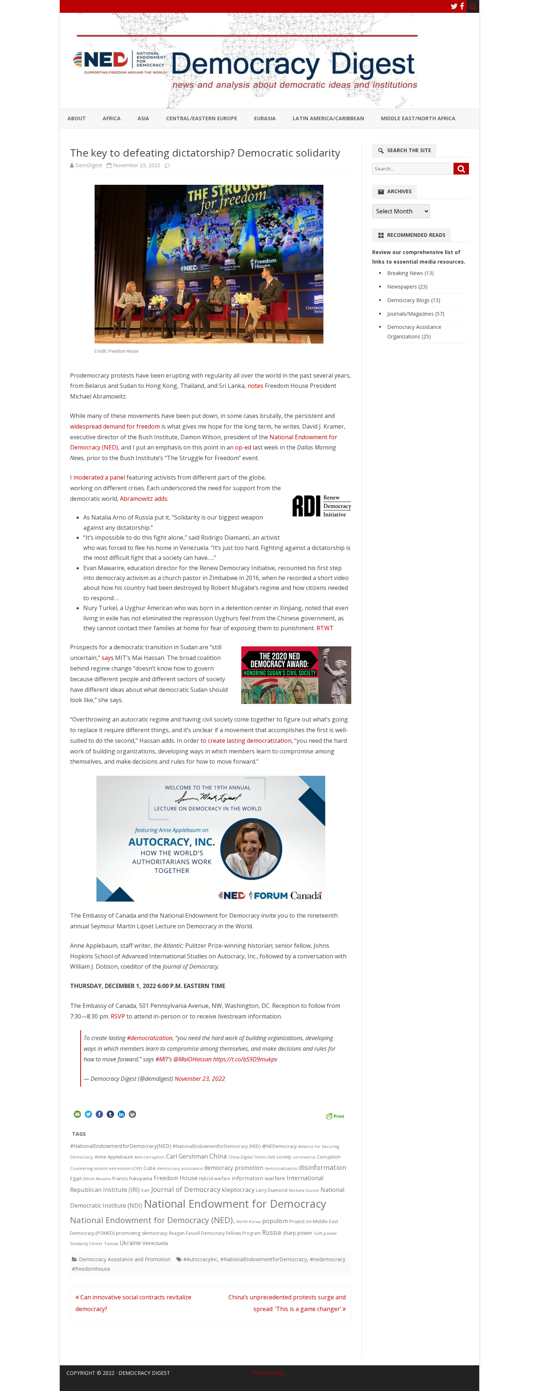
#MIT (161, 1059)
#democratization (149, 1038)
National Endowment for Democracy (235, 1203)
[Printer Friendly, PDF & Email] (335, 1115)
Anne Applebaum (114, 1156)
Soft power (325, 1233)
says (108, 658)
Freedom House (176, 1178)
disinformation (322, 1167)
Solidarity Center (86, 1243)
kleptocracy (238, 1189)
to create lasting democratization (246, 741)
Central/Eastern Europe (201, 118)
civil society (279, 1157)
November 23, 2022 (200, 1079)
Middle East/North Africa (418, 118)
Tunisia (111, 1243)
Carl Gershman (187, 1156)
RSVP (118, 1016)
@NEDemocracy (279, 1146)
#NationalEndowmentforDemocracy (263, 1259)
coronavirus (304, 1157)
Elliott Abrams (97, 1178)
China (218, 1156)
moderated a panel (99, 477)
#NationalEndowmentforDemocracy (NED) (217, 1146)
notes (255, 386)
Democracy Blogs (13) (413, 300)
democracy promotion (233, 1168)
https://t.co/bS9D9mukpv (245, 1059)
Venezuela (155, 1243)
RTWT (325, 628)
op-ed (243, 447)
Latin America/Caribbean (328, 118)
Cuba (149, 1168)
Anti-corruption (150, 1157)
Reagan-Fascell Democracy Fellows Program (215, 1233)
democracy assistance (180, 1168)
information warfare (258, 1178)
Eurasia (265, 118)
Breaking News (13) (410, 272)
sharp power (297, 1232)
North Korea (248, 1221)
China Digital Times (247, 1157)
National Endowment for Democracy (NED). (152, 1220)
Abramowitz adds (143, 499)
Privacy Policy (269, 1372)
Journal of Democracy (185, 1189)
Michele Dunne (304, 1190)
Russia (271, 1232)
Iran (145, 1190)
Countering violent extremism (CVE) (106, 1168)
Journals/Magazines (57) (415, 313)
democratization (281, 1168)
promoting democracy (142, 1233)
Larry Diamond (271, 1190)
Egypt (76, 1178)
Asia (143, 118)
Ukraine (130, 1243)
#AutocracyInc (200, 1259)
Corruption (329, 1157)
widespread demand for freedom (115, 426)
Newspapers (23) (407, 286)
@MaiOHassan (192, 1059)
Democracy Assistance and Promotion (124, 1259)
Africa (112, 118)
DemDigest (88, 165)
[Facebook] (462, 6)
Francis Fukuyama (132, 1178)
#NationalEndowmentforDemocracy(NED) (120, 1145)
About (76, 118)
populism (275, 1221)
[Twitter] (454, 6)
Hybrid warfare (214, 1178)
